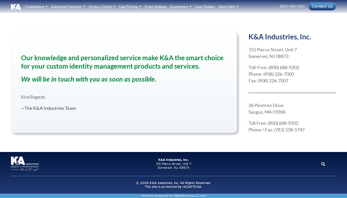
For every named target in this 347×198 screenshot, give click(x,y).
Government (179, 7)
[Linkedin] (332, 163)
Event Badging (155, 7)
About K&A (226, 7)
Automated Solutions (66, 7)
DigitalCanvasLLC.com (190, 195)
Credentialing (34, 7)
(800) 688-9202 (292, 6)
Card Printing (128, 7)
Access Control (100, 7)
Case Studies (205, 7)
